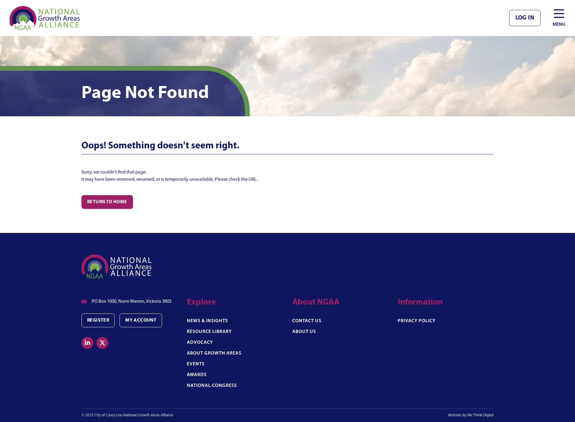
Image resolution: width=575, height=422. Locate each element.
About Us (304, 331)
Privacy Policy (416, 321)
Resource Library (209, 331)
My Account (140, 320)
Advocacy (200, 342)
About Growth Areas (214, 353)
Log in (524, 18)
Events (196, 364)
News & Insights (207, 321)
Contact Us (306, 321)
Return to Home (107, 202)
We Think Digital (480, 415)
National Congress (212, 385)
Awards (197, 375)
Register (98, 320)
